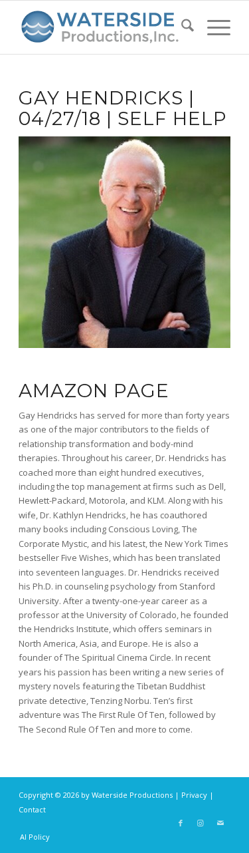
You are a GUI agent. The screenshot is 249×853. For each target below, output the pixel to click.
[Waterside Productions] (103, 27)
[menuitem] (181, 27)
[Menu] (212, 27)
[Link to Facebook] (181, 823)
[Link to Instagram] (200, 823)
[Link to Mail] (220, 823)
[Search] (181, 27)
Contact (32, 809)
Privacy (194, 795)
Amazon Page (94, 390)
